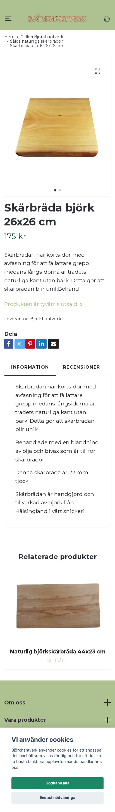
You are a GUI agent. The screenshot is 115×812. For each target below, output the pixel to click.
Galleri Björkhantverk (41, 60)
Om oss (14, 726)
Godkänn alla (57, 783)
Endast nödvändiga (57, 797)
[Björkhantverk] (57, 30)
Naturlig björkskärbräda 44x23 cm (58, 675)
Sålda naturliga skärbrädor (36, 64)
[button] (55, 214)
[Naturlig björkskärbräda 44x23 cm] (57, 632)
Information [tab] (30, 390)
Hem (9, 60)
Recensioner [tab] (81, 390)
